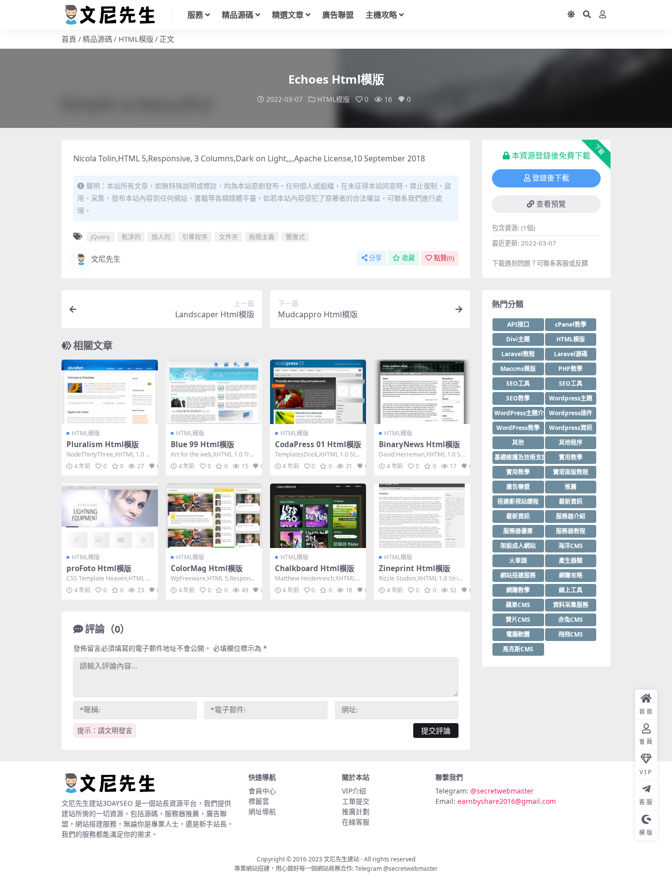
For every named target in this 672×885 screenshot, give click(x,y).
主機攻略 (381, 14)
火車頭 (518, 560)
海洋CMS (570, 546)
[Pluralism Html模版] (109, 392)
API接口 (518, 324)
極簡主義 (262, 236)
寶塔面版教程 (570, 472)
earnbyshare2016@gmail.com (507, 801)
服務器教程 (570, 531)
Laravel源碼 (570, 354)
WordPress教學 (518, 428)
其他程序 (570, 442)
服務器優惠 (518, 531)
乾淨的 (131, 236)
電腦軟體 (518, 634)
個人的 (161, 236)
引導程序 (195, 236)
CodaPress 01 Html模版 (318, 444)
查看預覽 (551, 204)
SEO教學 (518, 398)
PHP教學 (570, 369)
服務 (195, 14)
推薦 (571, 487)
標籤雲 (258, 801)
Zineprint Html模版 (414, 568)
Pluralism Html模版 (102, 444)
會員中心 (262, 790)
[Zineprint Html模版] (422, 516)
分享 (375, 258)
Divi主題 (518, 339)
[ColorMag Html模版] (214, 516)
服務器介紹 (570, 516)
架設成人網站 (518, 546)
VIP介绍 (354, 790)
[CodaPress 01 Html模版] (318, 392)
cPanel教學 (570, 324)
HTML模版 (136, 39)
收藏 (408, 258)
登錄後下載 (550, 178)
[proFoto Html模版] (109, 516)
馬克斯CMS (518, 649)
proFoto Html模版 (98, 568)
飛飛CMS (570, 634)
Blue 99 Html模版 (202, 444)
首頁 (68, 39)
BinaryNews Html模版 (419, 444)
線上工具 (570, 590)
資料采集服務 (570, 605)
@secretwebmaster (502, 790)
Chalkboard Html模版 (314, 568)
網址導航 (262, 811)
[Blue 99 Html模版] (214, 392)
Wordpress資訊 (570, 428)
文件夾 (228, 236)
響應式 (295, 236)
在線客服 (355, 821)
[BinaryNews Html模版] (422, 392)
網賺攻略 (570, 575)
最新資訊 (570, 501)
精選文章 (288, 14)
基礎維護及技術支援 (519, 457)
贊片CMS (518, 619)
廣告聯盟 (338, 14)
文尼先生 (106, 259)
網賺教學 (518, 590)
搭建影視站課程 (518, 501)
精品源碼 (237, 14)
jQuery (100, 236)
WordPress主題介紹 (519, 413)
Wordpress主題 (570, 398)
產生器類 (570, 560)
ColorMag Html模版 (207, 568)
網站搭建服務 (518, 575)
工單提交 (355, 801)
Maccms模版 (518, 369)
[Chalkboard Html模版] (318, 516)
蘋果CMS (518, 605)
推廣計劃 (355, 811)
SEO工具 (518, 383)
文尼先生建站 (341, 859)
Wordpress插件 (570, 413)
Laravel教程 (518, 354)
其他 (518, 442)
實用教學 (570, 457)
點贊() (444, 258)
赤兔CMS (570, 619)
